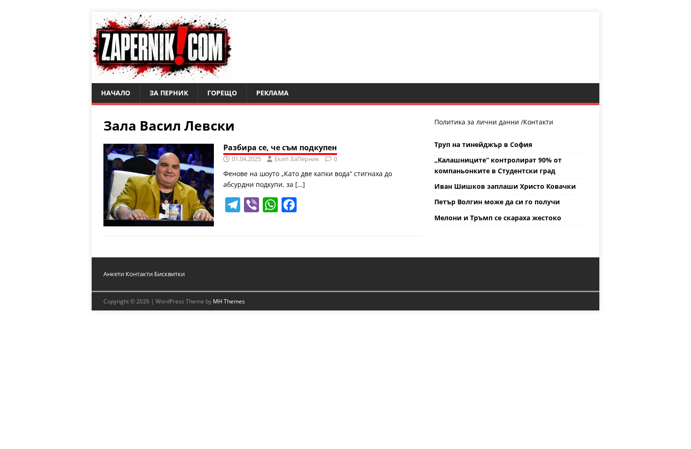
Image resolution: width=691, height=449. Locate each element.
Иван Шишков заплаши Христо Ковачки (505, 186)
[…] (300, 184)
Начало (115, 92)
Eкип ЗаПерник (297, 159)
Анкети (113, 274)
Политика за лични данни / (478, 121)
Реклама (272, 92)
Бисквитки (169, 274)
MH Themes (229, 301)
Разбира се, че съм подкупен (280, 147)
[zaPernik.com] (162, 77)
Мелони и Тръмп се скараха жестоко (497, 217)
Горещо (222, 92)
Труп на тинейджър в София (483, 144)
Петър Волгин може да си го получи (497, 201)
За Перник (168, 92)
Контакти (538, 121)
